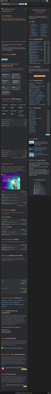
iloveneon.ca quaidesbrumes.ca (36, 97)
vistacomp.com (21, 300)
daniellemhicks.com (33, 48)
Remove (33, 169)
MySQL (4, 82)
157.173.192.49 (32, 119)
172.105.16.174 (32, 116)
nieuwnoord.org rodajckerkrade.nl (37, 86)
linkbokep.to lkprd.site (34, 103)
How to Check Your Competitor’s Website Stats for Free (42, 155)
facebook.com (34, 26)
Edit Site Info (4, 59)
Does (9, 312)
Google (8, 338)
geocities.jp (4, 300)
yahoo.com (44, 32)
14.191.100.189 (32, 113)
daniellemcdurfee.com (34, 55)
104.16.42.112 (32, 115)
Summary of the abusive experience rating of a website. (13, 241)
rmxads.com (10, 300)
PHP (14, 84)
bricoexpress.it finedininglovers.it (37, 95)
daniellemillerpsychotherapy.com (36, 49)
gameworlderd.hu (5, 302)
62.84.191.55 (32, 132)
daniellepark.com (33, 51)
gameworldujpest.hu (14, 302)
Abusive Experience (10, 239)
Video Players (5, 92)
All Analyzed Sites (19, 392)
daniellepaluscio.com (33, 58)
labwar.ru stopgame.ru (34, 90)
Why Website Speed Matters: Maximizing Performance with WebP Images (41, 143)
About (31, 392)
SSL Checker (13, 354)
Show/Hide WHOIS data (37, 167)
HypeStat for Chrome (40, 76)
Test (25, 386)
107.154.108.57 (32, 123)
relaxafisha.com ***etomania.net (37, 104)
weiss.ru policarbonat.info (35, 98)
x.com (32, 27)
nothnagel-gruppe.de (19, 304)
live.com (43, 34)
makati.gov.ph (5, 304)
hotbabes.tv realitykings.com (36, 83)
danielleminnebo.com (33, 52)
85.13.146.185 (32, 127)
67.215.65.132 (4, 45)
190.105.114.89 (32, 130)
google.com (34, 24)
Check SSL (23, 369)
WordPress (5, 89)
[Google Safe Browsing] (2, 348)
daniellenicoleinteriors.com (35, 41)
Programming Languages (15, 81)
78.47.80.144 (32, 129)
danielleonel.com (33, 61)
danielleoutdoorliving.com (34, 63)
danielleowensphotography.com (36, 60)
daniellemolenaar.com (34, 43)
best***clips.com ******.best (36, 92)
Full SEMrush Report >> (22, 205)
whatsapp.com (44, 35)
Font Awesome (16, 76)
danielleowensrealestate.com (35, 46)
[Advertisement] (14, 31)
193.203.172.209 (32, 124)
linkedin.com (44, 30)
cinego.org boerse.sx (34, 89)
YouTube (5, 94)
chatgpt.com (34, 32)
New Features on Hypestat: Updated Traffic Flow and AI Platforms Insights (41, 149)
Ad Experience (8, 210)
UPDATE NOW (39, 12)
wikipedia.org (34, 34)
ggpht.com (4, 306)
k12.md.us (11, 304)
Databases (5, 80)
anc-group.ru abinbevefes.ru (36, 100)
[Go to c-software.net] (11, 11)
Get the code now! (39, 180)
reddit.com (43, 29)
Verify (8, 374)
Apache (5, 76)
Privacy (27, 392)
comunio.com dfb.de (34, 101)
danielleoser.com (33, 45)
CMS (3, 87)
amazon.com (44, 27)
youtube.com (44, 24)
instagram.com (44, 26)
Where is (12, 255)
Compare (22, 4)
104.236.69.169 (32, 121)
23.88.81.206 (32, 112)
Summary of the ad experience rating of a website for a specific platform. (13, 213)
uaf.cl (15, 300)
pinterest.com (34, 35)
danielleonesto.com (33, 57)
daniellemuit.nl (32, 54)
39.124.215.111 (32, 110)
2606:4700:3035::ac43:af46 (35, 118)
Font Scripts (15, 74)
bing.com (33, 30)
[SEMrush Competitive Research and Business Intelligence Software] (7, 163)
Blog (24, 392)
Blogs (13, 87)
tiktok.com (33, 29)
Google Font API (16, 77)
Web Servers (5, 74)
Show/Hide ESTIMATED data (38, 162)
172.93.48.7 (31, 126)
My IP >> (48, 134)
